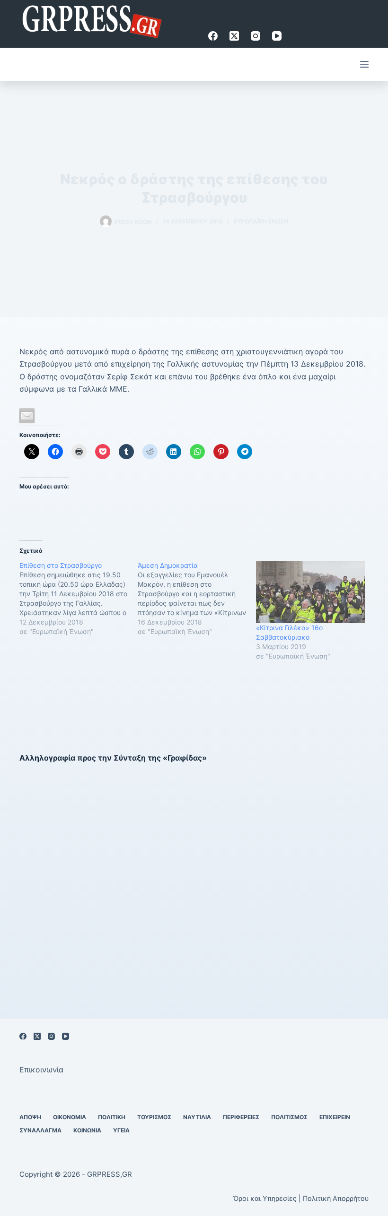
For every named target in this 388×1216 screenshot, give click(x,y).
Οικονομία (69, 1117)
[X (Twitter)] (234, 36)
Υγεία (121, 1130)
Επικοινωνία (41, 1069)
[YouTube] (277, 36)
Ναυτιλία (197, 1117)
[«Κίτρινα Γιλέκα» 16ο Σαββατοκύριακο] (310, 592)
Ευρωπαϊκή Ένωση (261, 221)
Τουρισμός (154, 1117)
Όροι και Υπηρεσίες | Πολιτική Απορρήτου (301, 1198)
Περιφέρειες (241, 1117)
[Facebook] (213, 36)
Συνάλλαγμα (40, 1130)
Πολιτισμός (289, 1117)
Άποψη (30, 1117)
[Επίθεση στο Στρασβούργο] (78, 598)
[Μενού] (364, 64)
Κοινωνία (87, 1130)
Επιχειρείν (334, 1117)
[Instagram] (255, 36)
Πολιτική (111, 1117)
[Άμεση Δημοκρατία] (197, 598)
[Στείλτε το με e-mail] (27, 415)
